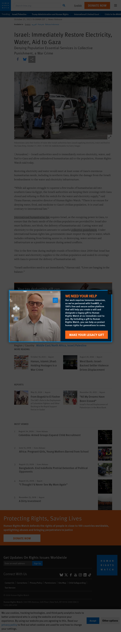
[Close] (110, 292)
